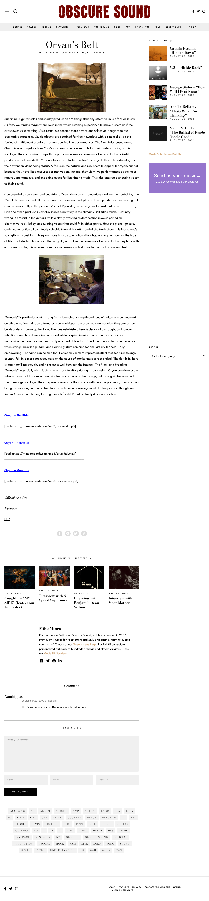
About (112, 887)
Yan (119, 850)
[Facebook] (193, 11)
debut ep (109, 817)
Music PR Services (122, 890)
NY (58, 837)
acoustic (17, 811)
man (70, 830)
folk (92, 824)
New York (42, 837)
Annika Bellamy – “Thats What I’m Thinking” (184, 111)
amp (76, 811)
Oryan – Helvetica (17, 443)
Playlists (62, 27)
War (93, 850)
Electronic (173, 27)
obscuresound (96, 837)
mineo (97, 830)
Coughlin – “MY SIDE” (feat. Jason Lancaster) (19, 603)
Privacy (136, 887)
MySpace (23, 837)
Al (32, 811)
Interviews (81, 27)
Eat (133, 817)
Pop (128, 27)
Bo (9, 817)
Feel (67, 824)
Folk (158, 27)
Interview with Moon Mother (120, 600)
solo (97, 844)
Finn (79, 824)
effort (20, 824)
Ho (36, 830)
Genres (17, 27)
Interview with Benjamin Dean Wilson (86, 603)
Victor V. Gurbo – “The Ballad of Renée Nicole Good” (187, 132)
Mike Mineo (50, 53)
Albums (46, 27)
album (45, 811)
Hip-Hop (191, 27)
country (74, 817)
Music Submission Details (165, 154)
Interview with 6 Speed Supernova (53, 598)
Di (123, 817)
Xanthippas (13, 696)
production (23, 844)
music (123, 830)
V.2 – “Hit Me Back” (186, 67)
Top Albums (101, 27)
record (44, 844)
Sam (73, 844)
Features (99, 53)
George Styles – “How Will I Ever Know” (187, 89)
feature (52, 824)
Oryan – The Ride (16, 415)
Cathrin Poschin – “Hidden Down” (184, 50)
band (105, 811)
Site (84, 844)
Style (40, 850)
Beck (129, 811)
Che (44, 817)
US (82, 850)
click (57, 817)
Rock (117, 27)
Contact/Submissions (157, 887)
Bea (117, 811)
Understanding (62, 850)
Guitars (21, 830)
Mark (83, 830)
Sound (125, 844)
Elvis (36, 824)
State (25, 850)
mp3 (110, 830)
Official (120, 837)
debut (92, 817)
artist (90, 811)
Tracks (32, 27)
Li (51, 830)
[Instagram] (203, 11)
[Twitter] (198, 11)
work (106, 850)
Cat (33, 817)
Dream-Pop (142, 27)
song (110, 844)
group (107, 824)
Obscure (72, 837)
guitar (122, 824)
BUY (7, 519)
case (20, 817)
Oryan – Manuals (16, 470)
